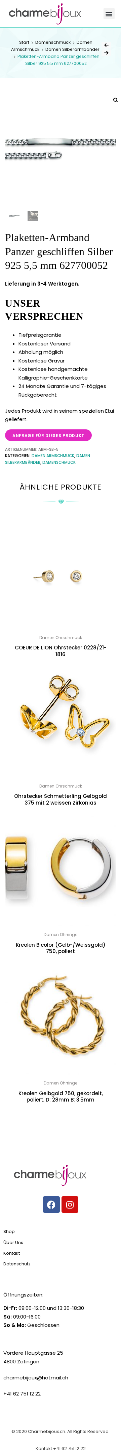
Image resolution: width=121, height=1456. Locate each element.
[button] (109, 13)
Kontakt (11, 1253)
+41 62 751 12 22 (69, 1448)
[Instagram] (70, 1204)
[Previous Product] (106, 45)
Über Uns (13, 1242)
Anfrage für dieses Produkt (48, 435)
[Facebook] (51, 1204)
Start (24, 42)
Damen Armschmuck (53, 455)
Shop (9, 1231)
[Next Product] (106, 52)
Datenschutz (17, 1264)
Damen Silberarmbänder (72, 49)
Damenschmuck (53, 42)
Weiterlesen (60, 1114)
